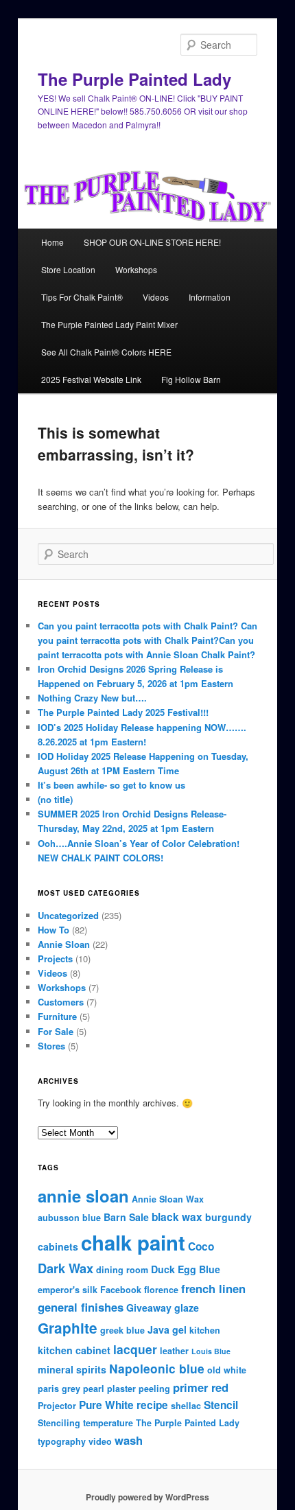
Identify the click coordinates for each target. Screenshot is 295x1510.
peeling (154, 1388)
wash (129, 1440)
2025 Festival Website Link (91, 379)
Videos (156, 297)
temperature (108, 1423)
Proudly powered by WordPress (147, 1497)
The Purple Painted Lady (134, 79)
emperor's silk (67, 1290)
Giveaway (149, 1307)
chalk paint (133, 1242)
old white (226, 1370)
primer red (200, 1387)
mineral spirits (72, 1369)
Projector (57, 1405)
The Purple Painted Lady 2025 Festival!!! (123, 712)
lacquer (135, 1349)
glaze (186, 1307)
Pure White (106, 1405)
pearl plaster (109, 1388)
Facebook (120, 1290)
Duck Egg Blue (185, 1269)
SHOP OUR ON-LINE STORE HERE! (152, 242)
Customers (61, 1001)
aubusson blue (69, 1217)
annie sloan (83, 1195)
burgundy (228, 1217)
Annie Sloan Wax (168, 1199)
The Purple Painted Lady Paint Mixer (109, 324)
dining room (122, 1270)
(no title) (55, 799)
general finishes (80, 1307)
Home (52, 242)
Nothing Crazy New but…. (92, 697)
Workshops (136, 269)
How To (53, 929)
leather (174, 1351)
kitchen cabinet (74, 1350)
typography (62, 1441)
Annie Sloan (64, 944)
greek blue (122, 1330)
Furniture (57, 1016)
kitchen (204, 1330)
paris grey (59, 1388)
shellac (186, 1405)
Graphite (67, 1328)
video (100, 1441)
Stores (51, 1045)
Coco (201, 1246)
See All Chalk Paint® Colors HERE (106, 352)
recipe (152, 1405)
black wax (177, 1216)
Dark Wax (65, 1268)
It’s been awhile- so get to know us (111, 784)
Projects (55, 958)
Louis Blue (211, 1351)
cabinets (58, 1246)
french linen (213, 1288)
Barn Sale (126, 1217)
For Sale (55, 1031)
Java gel (167, 1329)
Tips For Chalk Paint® (82, 297)
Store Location (68, 269)
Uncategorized (68, 915)
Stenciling (59, 1423)
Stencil (221, 1405)
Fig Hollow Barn (191, 379)
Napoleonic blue (156, 1368)
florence (161, 1290)
